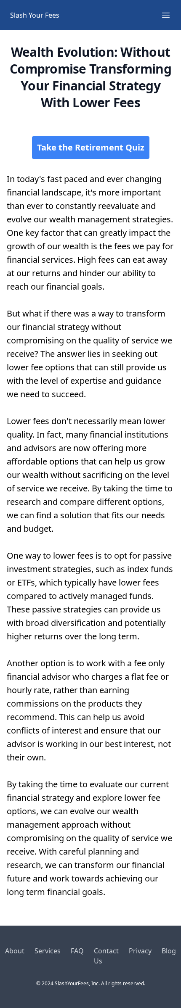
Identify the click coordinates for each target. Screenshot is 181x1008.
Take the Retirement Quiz (90, 147)
